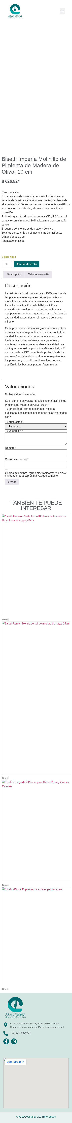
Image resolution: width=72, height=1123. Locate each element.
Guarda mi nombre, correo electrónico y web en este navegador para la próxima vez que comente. (36, 474)
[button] (62, 11)
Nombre (10, 448)
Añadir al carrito (26, 264)
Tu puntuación (14, 422)
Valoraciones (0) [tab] (38, 274)
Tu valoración (14, 431)
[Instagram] (14, 1041)
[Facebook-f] (6, 1041)
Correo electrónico (17, 459)
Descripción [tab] (14, 274)
